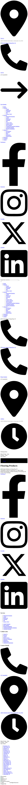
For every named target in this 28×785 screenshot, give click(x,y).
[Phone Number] (14, 374)
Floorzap (8, 783)
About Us (5, 130)
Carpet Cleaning (9, 123)
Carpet (7, 109)
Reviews (8, 132)
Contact (5, 139)
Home (4, 106)
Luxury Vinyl (9, 114)
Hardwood (8, 110)
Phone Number (4, 376)
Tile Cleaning (9, 125)
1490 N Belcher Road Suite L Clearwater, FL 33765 (12, 40)
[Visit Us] (14, 36)
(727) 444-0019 (4, 675)
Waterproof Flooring (10, 116)
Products (5, 108)
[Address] (14, 416)
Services (5, 115)
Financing (5, 137)
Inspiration (8, 134)
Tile (7, 112)
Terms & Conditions (7, 639)
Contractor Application (8, 642)
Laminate (8, 111)
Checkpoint (6, 782)
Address (2, 418)
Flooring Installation (10, 128)
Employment (8, 136)
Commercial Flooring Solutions (12, 126)
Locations (5, 138)
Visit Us (2, 38)
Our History (8, 131)
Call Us (2, 72)
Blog (7, 133)
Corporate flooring (10, 127)
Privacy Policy (6, 637)
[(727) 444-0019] (14, 674)
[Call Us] (14, 70)
